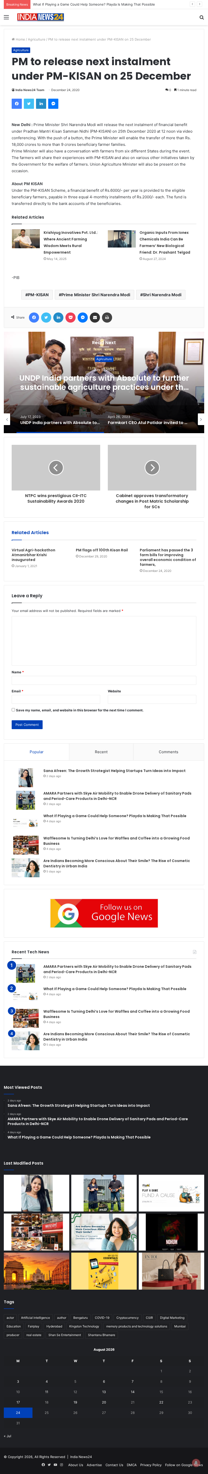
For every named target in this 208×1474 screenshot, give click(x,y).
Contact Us (114, 1465)
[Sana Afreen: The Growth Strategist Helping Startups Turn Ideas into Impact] (26, 777)
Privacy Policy (151, 1465)
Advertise (94, 1465)
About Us (75, 1465)
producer (13, 1335)
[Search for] (201, 19)
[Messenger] (53, 104)
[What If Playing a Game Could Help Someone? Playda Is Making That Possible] (26, 822)
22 (161, 1402)
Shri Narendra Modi (162, 294)
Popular (37, 751)
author (61, 1318)
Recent (101, 751)
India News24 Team (29, 90)
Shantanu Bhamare (101, 1335)
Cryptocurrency (127, 1318)
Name (18, 672)
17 (18, 1402)
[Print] (107, 317)
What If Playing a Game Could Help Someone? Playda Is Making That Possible (114, 815)
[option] (104, 382)
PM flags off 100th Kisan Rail (102, 550)
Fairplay (33, 1326)
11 (46, 1392)
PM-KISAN (38, 294)
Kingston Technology (84, 1326)
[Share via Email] (95, 317)
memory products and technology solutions (136, 1326)
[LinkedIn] (41, 104)
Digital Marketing (172, 1318)
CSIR (149, 1318)
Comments (168, 751)
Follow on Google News (184, 1465)
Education (14, 1326)
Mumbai (180, 1326)
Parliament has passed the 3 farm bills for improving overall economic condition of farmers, (168, 557)
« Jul (7, 1436)
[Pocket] (70, 317)
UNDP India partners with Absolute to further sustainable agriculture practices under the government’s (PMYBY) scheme (104, 387)
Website (114, 691)
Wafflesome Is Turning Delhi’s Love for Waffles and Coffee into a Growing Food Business (103, 4)
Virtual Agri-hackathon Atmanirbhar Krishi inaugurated (33, 555)
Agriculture (36, 39)
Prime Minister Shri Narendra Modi (95, 294)
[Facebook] (17, 104)
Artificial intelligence (35, 1318)
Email (17, 691)
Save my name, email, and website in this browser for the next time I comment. (80, 710)
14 (132, 1392)
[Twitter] (29, 104)
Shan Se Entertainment (64, 1335)
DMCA (132, 1465)
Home (20, 39)
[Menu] (6, 19)
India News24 (81, 1457)
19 (75, 1402)
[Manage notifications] (196, 1463)
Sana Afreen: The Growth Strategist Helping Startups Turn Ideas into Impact (114, 770)
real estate (33, 1335)
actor (10, 1318)
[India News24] (40, 17)
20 (104, 1402)
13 (104, 1392)
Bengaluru (80, 1318)
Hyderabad (54, 1326)
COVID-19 (102, 1318)
